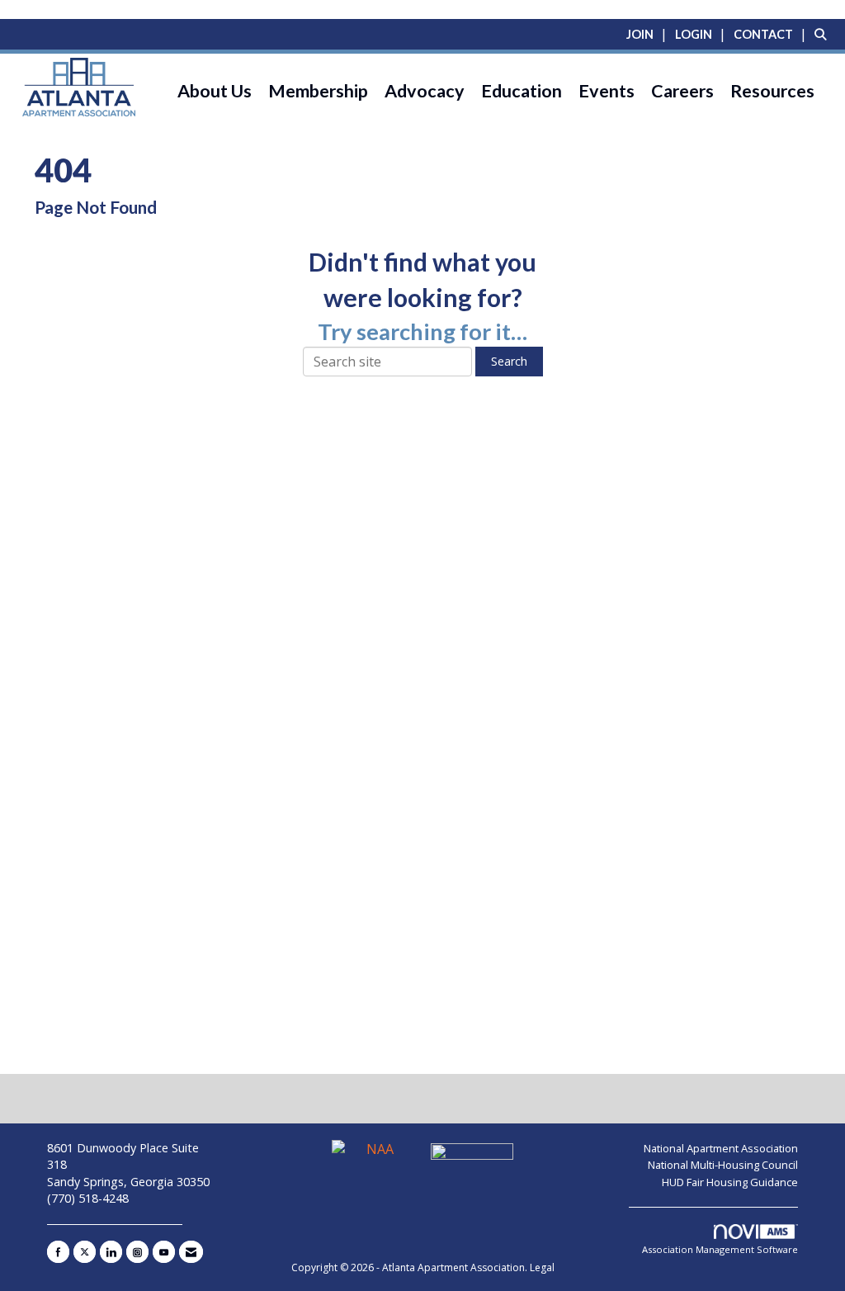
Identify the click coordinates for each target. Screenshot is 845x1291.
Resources (772, 91)
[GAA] (472, 1156)
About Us (214, 91)
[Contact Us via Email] (191, 1252)
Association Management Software (720, 1249)
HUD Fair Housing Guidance (730, 1182)
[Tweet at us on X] (84, 1252)
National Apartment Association (721, 1148)
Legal (542, 1267)
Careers (682, 91)
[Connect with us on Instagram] (137, 1252)
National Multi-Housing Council (723, 1164)
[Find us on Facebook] (58, 1252)
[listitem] (649, 34)
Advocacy (425, 91)
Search (509, 361)
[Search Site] (823, 34)
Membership (318, 91)
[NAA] (375, 1156)
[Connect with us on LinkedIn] (111, 1252)
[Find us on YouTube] (164, 1252)
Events (606, 91)
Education (521, 91)
